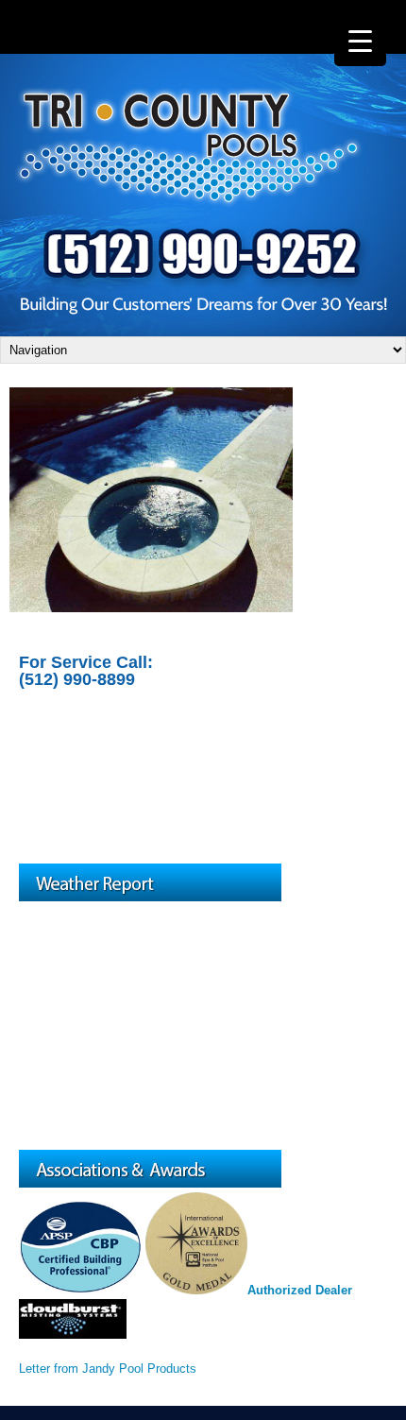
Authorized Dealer (299, 1290)
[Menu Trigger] (360, 40)
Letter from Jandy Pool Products (107, 1368)
